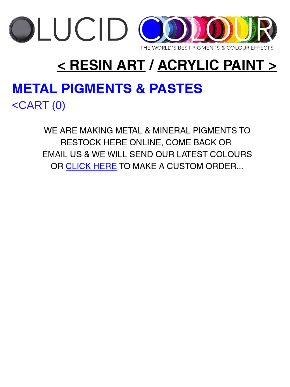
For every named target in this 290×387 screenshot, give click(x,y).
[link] (49, 105)
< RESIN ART (101, 64)
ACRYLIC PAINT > (217, 64)
